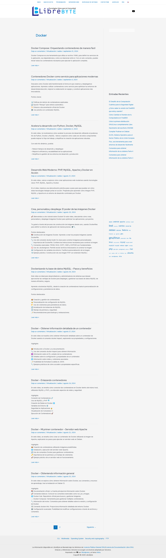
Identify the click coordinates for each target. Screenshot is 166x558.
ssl (118, 253)
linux (111, 242)
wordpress (115, 256)
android (116, 222)
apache (122, 222)
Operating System (77, 538)
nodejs (131, 245)
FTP (107, 538)
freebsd (111, 234)
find (130, 230)
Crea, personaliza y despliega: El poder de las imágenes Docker (63, 209)
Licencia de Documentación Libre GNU (119, 547)
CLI (58, 538)
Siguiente (91, 527)
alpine (110, 222)
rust (110, 253)
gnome (118, 234)
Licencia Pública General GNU (94, 547)
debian (112, 230)
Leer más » (35, 65)
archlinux (128, 222)
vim (110, 256)
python (127, 249)
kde (127, 238)
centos (122, 226)
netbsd (122, 245)
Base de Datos (48, 2)
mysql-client (129, 242)
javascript (123, 238)
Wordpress (85, 552)
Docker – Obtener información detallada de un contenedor (61, 328)
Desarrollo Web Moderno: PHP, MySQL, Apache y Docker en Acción (62, 171)
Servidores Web (74, 2)
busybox (116, 226)
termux (122, 253)
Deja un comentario (38, 51)
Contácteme (105, 2)
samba (113, 253)
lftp (130, 238)
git (114, 234)
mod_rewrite (116, 242)
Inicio (39, 2)
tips (125, 253)
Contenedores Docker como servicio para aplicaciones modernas (64, 76)
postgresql (122, 249)
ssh (116, 253)
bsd (111, 225)
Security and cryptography (94, 538)
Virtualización (51, 51)
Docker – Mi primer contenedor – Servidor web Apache (59, 429)
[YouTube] (133, 11)
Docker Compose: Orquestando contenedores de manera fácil (63, 48)
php (111, 249)
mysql (122, 242)
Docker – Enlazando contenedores (49, 380)
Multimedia (65, 538)
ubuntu (130, 253)
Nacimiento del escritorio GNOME (121, 128)
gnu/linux (114, 237)
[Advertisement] (83, 23)
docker (118, 230)
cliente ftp (128, 226)
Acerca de (115, 2)
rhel (131, 249)
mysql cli (111, 245)
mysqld (117, 245)
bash (132, 222)
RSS (123, 2)
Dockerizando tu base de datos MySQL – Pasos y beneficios (62, 268)
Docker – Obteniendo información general (52, 473)
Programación (61, 2)
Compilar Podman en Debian (119, 131)
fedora (125, 230)
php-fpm (115, 249)
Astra (98, 552)
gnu (121, 234)
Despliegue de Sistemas (90, 2)
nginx (126, 245)
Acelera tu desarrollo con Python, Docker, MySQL (56, 125)
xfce (120, 256)
